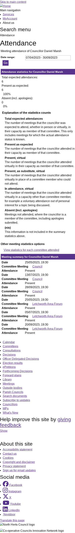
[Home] (5, 6)
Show (3, 430)
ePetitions (9, 367)
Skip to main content (13, 1)
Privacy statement (14, 466)
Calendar (9, 342)
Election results (13, 363)
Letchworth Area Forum (47, 303)
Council (37, 266)
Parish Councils (13, 392)
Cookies (8, 457)
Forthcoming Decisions (18, 371)
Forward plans (12, 375)
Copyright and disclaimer (19, 462)
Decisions (9, 354)
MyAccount (10, 18)
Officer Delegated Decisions (21, 358)
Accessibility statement (17, 449)
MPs (6, 408)
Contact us (10, 453)
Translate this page (12, 520)
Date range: (8, 57)
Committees (10, 346)
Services (8, 14)
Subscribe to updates (16, 400)
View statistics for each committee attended (31, 250)
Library (7, 379)
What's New (10, 412)
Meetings (9, 383)
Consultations (12, 350)
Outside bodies (12, 387)
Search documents (15, 396)
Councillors (10, 404)
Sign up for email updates (19, 470)
